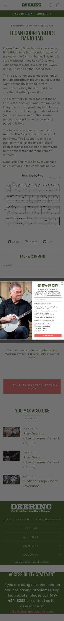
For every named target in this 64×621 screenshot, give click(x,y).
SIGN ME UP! (48, 335)
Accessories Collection (54, 295)
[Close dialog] (62, 283)
